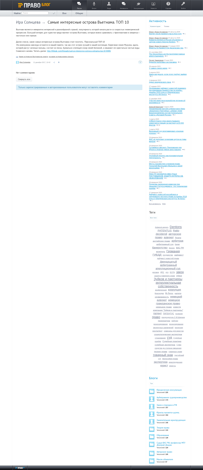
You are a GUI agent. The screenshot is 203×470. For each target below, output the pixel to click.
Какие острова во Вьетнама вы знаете (33, 56)
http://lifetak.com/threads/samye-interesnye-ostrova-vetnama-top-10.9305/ (79, 51)
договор (155, 272)
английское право (161, 241)
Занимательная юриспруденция (171, 420)
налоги (178, 293)
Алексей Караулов (156, 107)
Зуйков (179, 276)
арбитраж (177, 240)
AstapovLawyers (161, 227)
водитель (160, 251)
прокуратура (164, 321)
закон (180, 272)
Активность (157, 21)
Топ (151, 383)
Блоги (153, 378)
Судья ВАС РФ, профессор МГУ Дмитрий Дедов (171, 443)
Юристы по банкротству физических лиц (166, 48)
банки (177, 244)
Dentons (176, 227)
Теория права (163, 427)
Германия (173, 251)
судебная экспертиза (165, 345)
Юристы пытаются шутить (168, 412)
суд (169, 337)
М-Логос (169, 293)
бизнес (172, 248)
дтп (167, 272)
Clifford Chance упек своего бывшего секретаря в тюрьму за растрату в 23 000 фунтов (166, 123)
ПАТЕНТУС (168, 313)
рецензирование (161, 324)
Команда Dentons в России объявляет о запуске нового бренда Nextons (166, 41)
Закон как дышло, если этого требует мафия (168, 74)
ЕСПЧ (172, 272)
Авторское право (164, 451)
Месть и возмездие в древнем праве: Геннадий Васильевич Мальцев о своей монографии (165, 166)
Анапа (178, 237)
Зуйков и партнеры (168, 279)
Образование (163, 435)
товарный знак (163, 355)
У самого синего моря (158, 68)
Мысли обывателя (165, 459)
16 (159, 125)
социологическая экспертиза (168, 334)
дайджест (179, 255)
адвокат (169, 237)
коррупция (174, 289)
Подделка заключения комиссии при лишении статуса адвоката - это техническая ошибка (168, 186)
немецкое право (164, 307)
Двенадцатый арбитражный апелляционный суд (168, 265)
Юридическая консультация (169, 390)
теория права (160, 351)
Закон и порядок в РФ (167, 405)
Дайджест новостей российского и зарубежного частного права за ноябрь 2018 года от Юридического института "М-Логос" (168, 196)
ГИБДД (157, 254)
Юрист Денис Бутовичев (158, 32)
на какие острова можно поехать (61, 56)
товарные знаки (175, 352)
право (156, 317)
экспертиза (160, 362)
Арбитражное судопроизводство (172, 397)
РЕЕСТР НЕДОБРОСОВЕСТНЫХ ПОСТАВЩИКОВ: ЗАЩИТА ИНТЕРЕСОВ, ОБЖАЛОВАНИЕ (166, 176)
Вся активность (155, 204)
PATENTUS (165, 230)
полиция (179, 314)
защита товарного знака (164, 276)
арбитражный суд (164, 244)
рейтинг (174, 321)
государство (168, 255)
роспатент (157, 331)
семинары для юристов (174, 331)
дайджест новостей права (168, 258)
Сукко (179, 345)
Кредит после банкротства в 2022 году (165, 34)
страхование (160, 338)
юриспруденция (175, 362)
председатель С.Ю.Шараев (173, 317)
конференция (161, 290)
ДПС (162, 272)
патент (157, 313)
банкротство (159, 247)
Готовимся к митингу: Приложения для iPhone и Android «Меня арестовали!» (165, 148)
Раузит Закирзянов (156, 60)
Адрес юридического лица (160, 82)
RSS (164, 204)
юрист (164, 365)
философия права (170, 359)
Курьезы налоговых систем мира (163, 62)
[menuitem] (64, 13)
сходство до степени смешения (168, 348)
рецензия (179, 328)
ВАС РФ (180, 248)
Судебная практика (171, 341)
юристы (172, 366)
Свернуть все (24, 79)
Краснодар (159, 293)
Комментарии (155, 26)
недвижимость (162, 297)
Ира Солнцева (28, 22)
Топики (166, 26)
